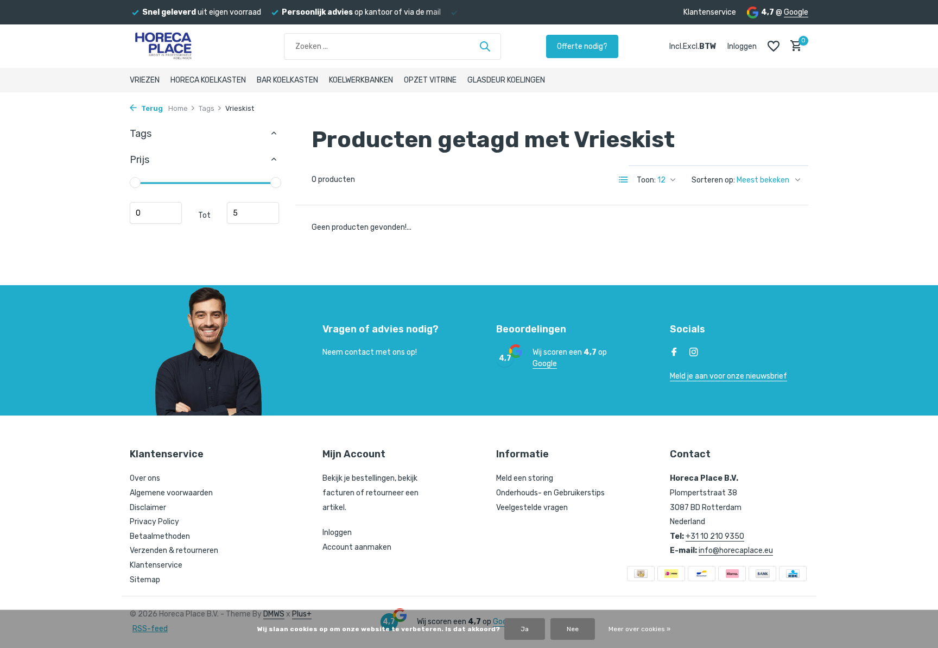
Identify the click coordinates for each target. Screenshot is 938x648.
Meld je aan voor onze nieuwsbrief (728, 376)
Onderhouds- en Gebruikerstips (550, 493)
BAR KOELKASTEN (287, 80)
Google (796, 12)
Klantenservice (709, 12)
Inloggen (337, 532)
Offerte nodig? (582, 46)
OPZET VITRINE (430, 80)
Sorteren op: (713, 180)
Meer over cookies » (639, 629)
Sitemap (145, 579)
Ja (525, 629)
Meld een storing (524, 478)
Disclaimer (148, 507)
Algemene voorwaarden (171, 493)
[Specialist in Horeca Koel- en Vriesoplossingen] (184, 46)
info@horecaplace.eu (736, 550)
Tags (206, 108)
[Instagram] (693, 353)
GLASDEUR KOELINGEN (506, 80)
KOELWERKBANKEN (361, 80)
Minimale (156, 213)
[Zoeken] (485, 46)
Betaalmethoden (160, 536)
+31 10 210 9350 (715, 536)
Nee (573, 629)
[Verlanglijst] (773, 46)
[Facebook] (674, 353)
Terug (151, 108)
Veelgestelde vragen (532, 507)
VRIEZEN (145, 80)
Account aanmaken (356, 547)
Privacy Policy (154, 521)
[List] (624, 180)
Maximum (253, 213)
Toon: (646, 180)
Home (178, 108)
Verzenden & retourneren (174, 550)
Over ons (145, 478)
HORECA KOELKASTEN (208, 80)
